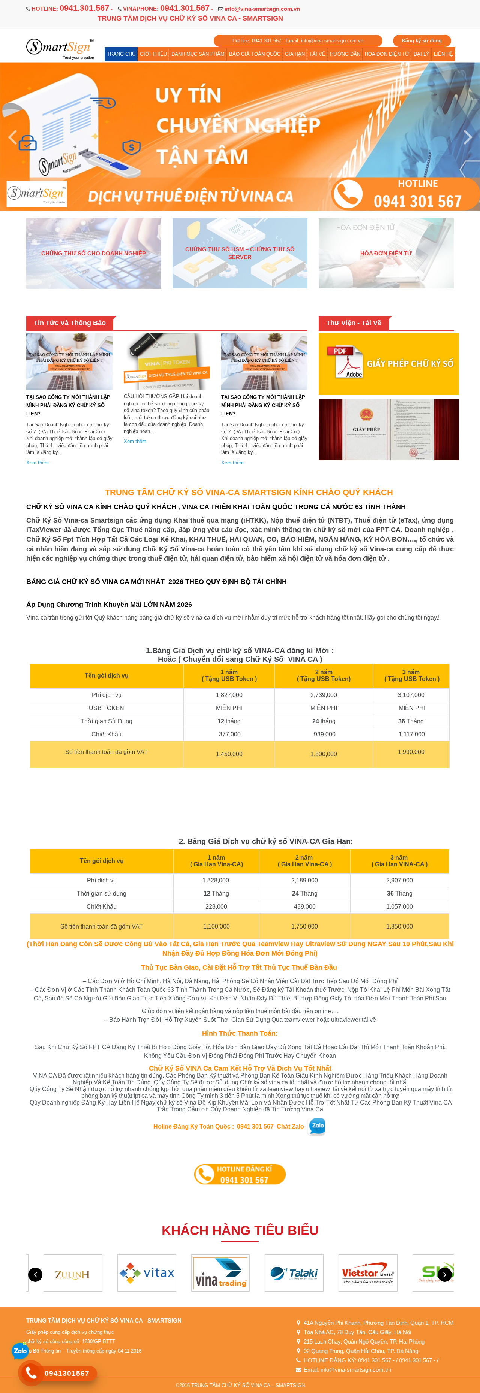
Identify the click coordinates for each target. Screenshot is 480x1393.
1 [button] (29, 189)
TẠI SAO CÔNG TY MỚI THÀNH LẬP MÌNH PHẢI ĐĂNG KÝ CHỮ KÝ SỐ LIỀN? (68, 405)
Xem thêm (37, 463)
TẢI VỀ (317, 54)
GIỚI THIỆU (153, 54)
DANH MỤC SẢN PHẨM (198, 54)
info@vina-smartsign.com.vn (262, 9)
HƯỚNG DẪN (345, 54)
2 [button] (40, 189)
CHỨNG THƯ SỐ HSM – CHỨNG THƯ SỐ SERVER (240, 253)
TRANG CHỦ (121, 54)
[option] (240, 135)
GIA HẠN (295, 54)
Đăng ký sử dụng (422, 40)
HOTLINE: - (72, 9)
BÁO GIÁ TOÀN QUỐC (254, 54)
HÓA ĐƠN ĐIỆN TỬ (387, 54)
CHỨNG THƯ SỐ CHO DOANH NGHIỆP (93, 253)
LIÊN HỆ (443, 54)
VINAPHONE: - (168, 9)
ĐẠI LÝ (421, 54)
